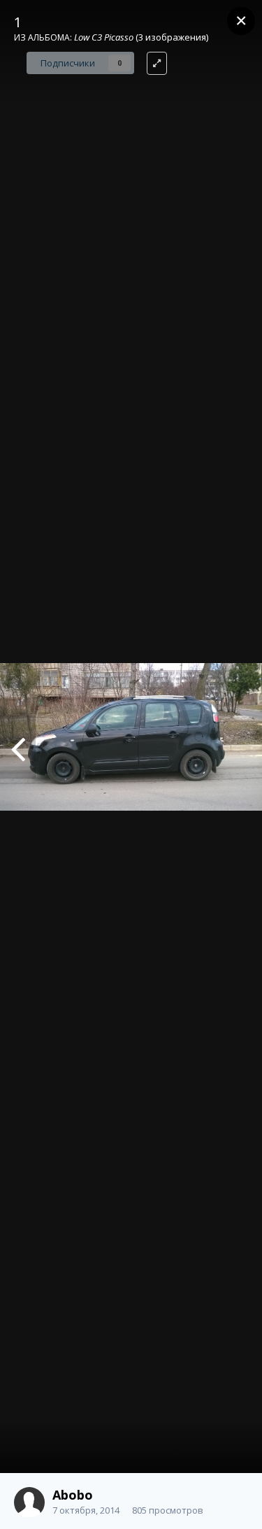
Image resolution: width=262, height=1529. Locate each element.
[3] (18, 747)
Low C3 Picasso (103, 37)
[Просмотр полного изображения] (157, 63)
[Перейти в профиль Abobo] (29, 1502)
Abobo (72, 1494)
